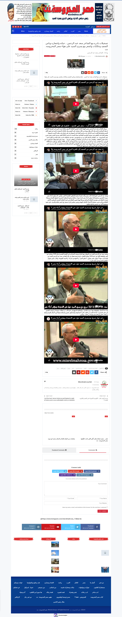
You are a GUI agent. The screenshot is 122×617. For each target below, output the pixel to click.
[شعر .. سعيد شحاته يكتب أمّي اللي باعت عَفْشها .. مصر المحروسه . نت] (92, 426)
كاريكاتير (36, 150)
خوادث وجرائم (18, 583)
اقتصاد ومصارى (48, 31)
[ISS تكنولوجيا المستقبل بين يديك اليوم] (105, 553)
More (22, 31)
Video (52, 55)
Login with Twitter (58, 471)
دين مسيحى (41, 587)
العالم (65, 31)
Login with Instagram (83, 475)
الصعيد (85, 368)
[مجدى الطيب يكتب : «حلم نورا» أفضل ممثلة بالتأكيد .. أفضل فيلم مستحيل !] (30, 553)
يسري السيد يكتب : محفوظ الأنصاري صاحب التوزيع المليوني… (26, 183)
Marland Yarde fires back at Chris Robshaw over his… (45, 544)
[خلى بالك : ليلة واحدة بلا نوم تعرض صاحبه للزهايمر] (105, 570)
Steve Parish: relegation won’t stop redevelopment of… (44, 561)
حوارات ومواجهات (33, 147)
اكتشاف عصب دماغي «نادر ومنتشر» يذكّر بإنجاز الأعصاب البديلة (94, 561)
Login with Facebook (90, 471)
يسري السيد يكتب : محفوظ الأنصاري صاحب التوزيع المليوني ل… (22, 55)
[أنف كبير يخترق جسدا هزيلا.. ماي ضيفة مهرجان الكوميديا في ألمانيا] (30, 570)
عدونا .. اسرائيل (28, 587)
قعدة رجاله (49, 592)
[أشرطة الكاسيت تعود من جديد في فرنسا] (30, 561)
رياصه (60, 583)
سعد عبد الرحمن (79, 368)
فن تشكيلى (16, 587)
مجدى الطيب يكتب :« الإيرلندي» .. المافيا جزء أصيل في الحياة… (19, 544)
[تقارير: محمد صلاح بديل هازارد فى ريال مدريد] (80, 553)
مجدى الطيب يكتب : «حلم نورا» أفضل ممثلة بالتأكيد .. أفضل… (19, 552)
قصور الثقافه (63, 368)
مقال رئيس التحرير (33, 139)
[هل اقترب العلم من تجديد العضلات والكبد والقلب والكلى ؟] (105, 544)
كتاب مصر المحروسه (97, 597)
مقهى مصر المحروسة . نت (44, 597)
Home (86, 31)
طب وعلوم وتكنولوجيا (34, 31)
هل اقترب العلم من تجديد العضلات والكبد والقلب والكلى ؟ (94, 544)
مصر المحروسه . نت (42, 609)
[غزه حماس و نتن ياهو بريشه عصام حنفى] (34, 73)
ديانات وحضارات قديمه (67, 587)
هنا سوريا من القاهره (36, 592)
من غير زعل (28, 597)
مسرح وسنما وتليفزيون (32, 136)
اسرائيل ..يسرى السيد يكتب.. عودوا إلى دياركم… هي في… (22, 80)
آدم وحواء (22, 592)
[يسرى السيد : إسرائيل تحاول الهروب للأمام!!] (34, 64)
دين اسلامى (52, 587)
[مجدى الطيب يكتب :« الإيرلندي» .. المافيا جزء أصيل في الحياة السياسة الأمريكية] (30, 544)
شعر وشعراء (47, 55)
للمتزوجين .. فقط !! (80, 597)
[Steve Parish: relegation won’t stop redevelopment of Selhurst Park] (55, 561)
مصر (79, 31)
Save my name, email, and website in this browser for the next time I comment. (84, 507)
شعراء (69, 368)
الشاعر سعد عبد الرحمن (92, 368)
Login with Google (74, 471)
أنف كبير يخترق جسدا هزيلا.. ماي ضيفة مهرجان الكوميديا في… (19, 569)
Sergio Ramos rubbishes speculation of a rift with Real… (44, 569)
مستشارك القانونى (99, 587)
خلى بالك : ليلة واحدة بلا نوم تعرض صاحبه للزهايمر (94, 569)
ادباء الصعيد (101, 368)
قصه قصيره (61, 592)
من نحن (93, 26)
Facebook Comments (58, 450)
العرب (72, 31)
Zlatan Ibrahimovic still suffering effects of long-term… (44, 552)
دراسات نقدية (34, 158)
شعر (73, 368)
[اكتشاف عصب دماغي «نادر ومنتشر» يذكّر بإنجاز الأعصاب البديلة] (105, 561)
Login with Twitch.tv (66, 475)
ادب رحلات (84, 592)
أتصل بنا (88, 26)
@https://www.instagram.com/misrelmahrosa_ (57, 519)
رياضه (58, 31)
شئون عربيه (35, 132)
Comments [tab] (92, 450)
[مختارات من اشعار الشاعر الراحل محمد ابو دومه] (59, 426)
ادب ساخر (95, 592)
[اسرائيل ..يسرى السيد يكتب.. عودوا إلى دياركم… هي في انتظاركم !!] (34, 81)
